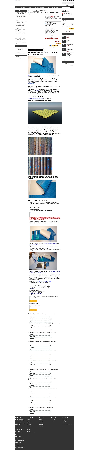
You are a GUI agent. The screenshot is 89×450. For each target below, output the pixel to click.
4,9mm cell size (19, 27)
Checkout (71, 28)
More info (30, 49)
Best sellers (65, 34)
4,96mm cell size (19, 28)
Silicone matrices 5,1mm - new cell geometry (69, 54)
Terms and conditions (19, 49)
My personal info (41, 424)
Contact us (28, 426)
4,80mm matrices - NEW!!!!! (20, 22)
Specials (28, 419)
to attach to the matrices (37, 305)
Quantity (51, 35)
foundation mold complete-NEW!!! (21, 39)
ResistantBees (18, 56)
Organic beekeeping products (19, 445)
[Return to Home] (29, 10)
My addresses (41, 422)
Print (30, 14)
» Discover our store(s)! (70, 65)
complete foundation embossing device (20, 43)
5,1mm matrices (30, 7)
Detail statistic (40, 49)
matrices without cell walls (20, 25)
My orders (40, 419)
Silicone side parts (32, 303)
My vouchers (41, 426)
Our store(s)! (18, 52)
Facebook (53, 419)
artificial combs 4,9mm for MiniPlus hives (69, 50)
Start (16, 7)
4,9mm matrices (22, 7)
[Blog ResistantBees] (67, 59)
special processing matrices (19, 440)
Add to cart (34, 310)
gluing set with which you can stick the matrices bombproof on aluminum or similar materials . (46, 297)
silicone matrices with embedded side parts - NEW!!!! (21, 17)
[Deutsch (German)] (68, 0)
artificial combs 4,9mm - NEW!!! (39, 7)
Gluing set (17, 30)
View (30, 310)
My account (42, 417)
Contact (61, 0)
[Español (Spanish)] (71, 0)
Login (73, 5)
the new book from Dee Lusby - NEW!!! (20, 34)
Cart (66, 3)
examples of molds (55, 7)
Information (18, 46)
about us (48, 7)
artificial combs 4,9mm (69, 37)
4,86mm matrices (18, 20)
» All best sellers (71, 57)
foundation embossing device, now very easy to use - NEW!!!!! (21, 13)
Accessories (35, 49)
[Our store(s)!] (68, 63)
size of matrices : (50, 22)
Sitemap (64, 0)
